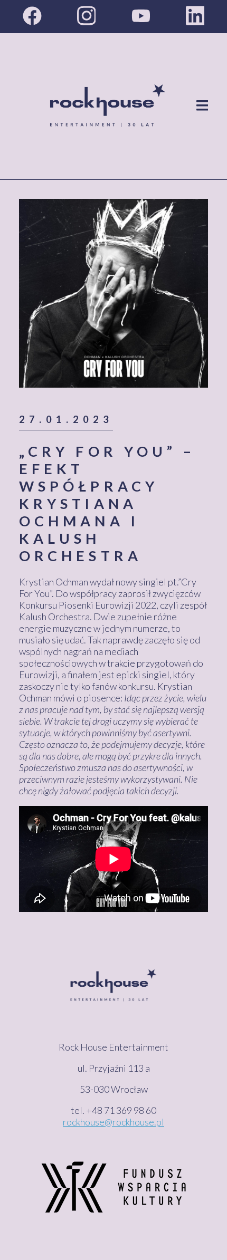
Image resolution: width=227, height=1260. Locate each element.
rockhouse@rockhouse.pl (113, 1122)
